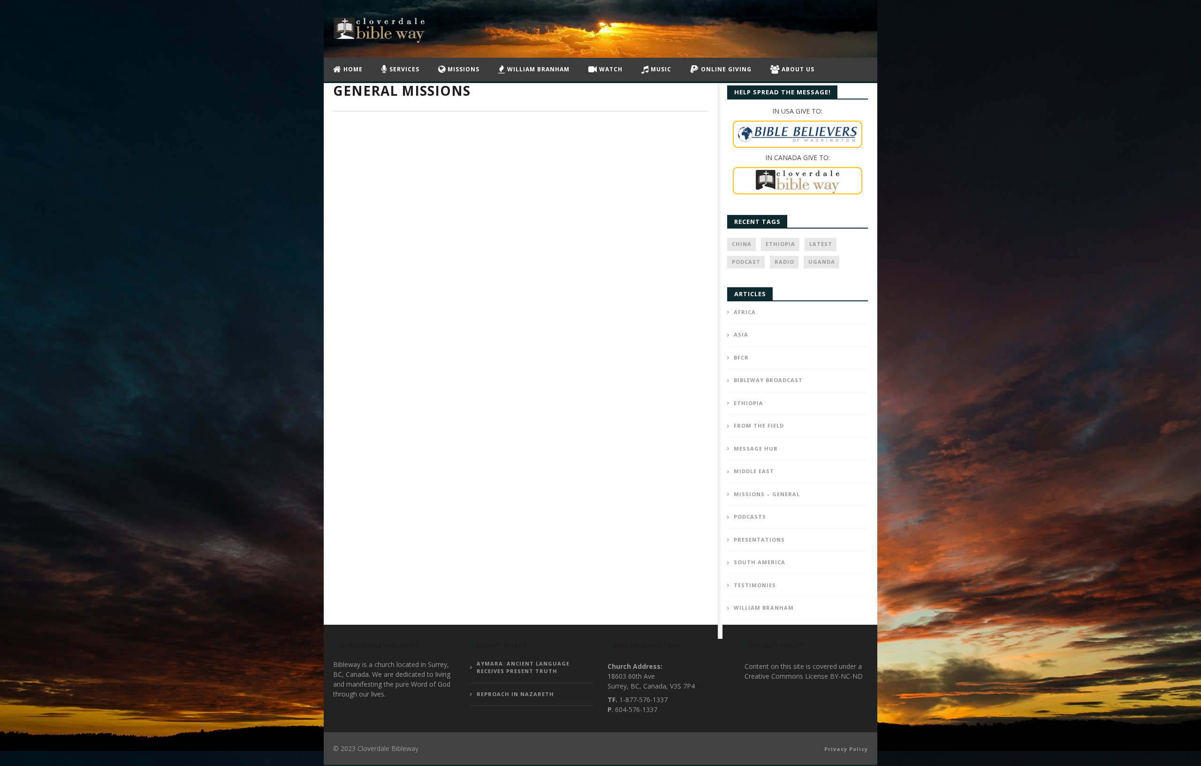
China (742, 243)
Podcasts (750, 516)
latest (820, 243)
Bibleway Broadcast (768, 379)
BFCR (741, 357)
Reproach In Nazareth (515, 693)
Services (403, 69)
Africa (745, 311)
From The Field (759, 425)
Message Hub (755, 448)
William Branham (537, 69)
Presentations (759, 539)
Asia (741, 334)
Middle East (754, 471)
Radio (784, 261)
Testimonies (755, 585)
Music (660, 69)
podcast (746, 261)
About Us (797, 69)
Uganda (821, 261)
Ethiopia (780, 243)
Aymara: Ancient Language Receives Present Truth (523, 667)
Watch (610, 69)
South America (759, 562)
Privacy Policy (846, 748)
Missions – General (767, 494)
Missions (462, 69)
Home (352, 69)
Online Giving (725, 69)
